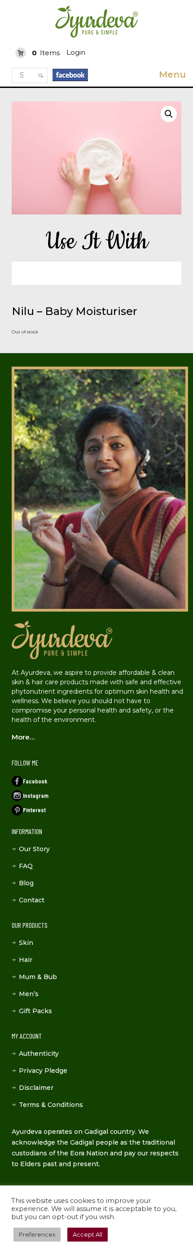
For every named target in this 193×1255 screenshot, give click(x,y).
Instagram (35, 795)
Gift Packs (35, 1011)
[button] (169, 114)
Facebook (35, 781)
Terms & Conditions (51, 1105)
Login (75, 52)
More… (23, 737)
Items (46, 52)
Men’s (29, 994)
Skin (26, 943)
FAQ (26, 866)
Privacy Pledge (43, 1071)
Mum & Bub (38, 977)
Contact (31, 900)
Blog (26, 883)
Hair (25, 960)
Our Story (34, 849)
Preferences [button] (37, 1234)
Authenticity (39, 1053)
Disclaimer (36, 1088)
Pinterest (34, 809)
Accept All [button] (87, 1234)
